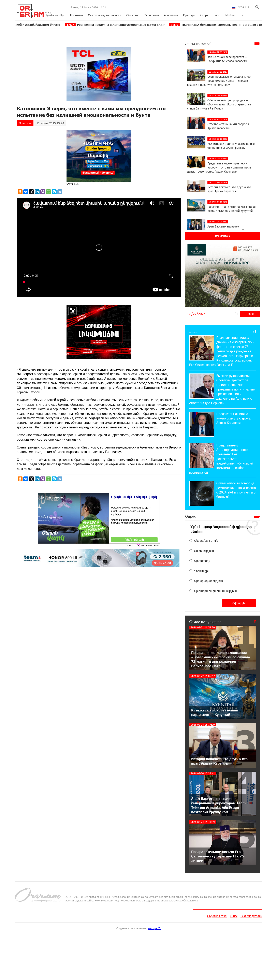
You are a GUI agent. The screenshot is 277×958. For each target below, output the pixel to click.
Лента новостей (198, 43)
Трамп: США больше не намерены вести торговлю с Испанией (189, 24)
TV (241, 15)
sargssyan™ (154, 928)
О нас (233, 916)
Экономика (152, 15)
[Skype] (54, 191)
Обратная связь (217, 916)
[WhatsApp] (48, 191)
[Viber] (42, 191)
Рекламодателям (251, 916)
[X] (31, 191)
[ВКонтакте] (25, 191)
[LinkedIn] (37, 191)
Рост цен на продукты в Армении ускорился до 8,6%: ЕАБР (83, 24)
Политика (76, 15)
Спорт (204, 15)
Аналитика (171, 15)
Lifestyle (230, 15)
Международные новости (104, 15)
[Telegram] (59, 191)
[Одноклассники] (20, 191)
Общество (132, 15)
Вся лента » (222, 236)
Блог (217, 15)
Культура (189, 15)
